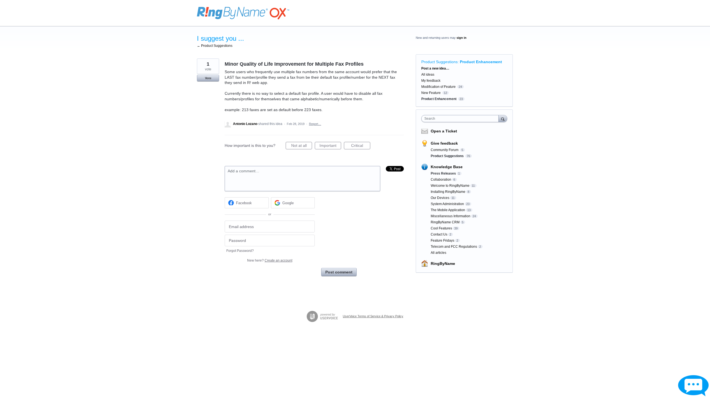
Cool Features (441, 228)
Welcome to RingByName (450, 186)
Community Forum (445, 150)
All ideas (427, 74)
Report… (315, 124)
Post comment (339, 272)
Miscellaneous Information (450, 216)
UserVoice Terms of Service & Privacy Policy (373, 316)
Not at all (301, 146)
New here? (269, 260)
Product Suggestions (439, 62)
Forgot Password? (240, 251)
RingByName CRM (445, 222)
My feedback (430, 81)
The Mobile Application (448, 210)
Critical (360, 146)
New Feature (431, 93)
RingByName (443, 263)
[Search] (502, 118)
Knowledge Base (447, 167)
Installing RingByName (448, 192)
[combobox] (461, 119)
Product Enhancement (481, 62)
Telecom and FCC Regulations (454, 247)
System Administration (447, 204)
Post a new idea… (435, 68)
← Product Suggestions (214, 46)
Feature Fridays (442, 240)
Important (330, 146)
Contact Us (439, 234)
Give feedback (444, 143)
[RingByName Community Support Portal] (243, 13)
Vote (208, 78)
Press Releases (443, 173)
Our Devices (440, 198)
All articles (438, 253)
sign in (461, 37)
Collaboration (441, 179)
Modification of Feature (438, 87)
